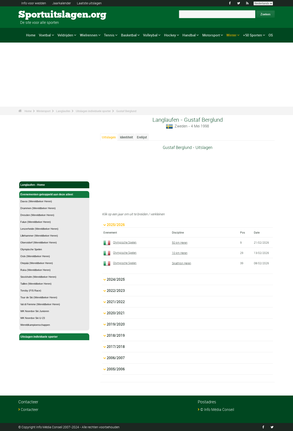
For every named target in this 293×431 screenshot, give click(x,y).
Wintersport (43, 111)
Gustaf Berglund (126, 111)
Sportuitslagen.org (35, 15)
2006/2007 (116, 357)
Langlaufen (63, 111)
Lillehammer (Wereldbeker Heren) (39, 235)
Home (30, 35)
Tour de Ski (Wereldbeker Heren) (38, 297)
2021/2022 (116, 301)
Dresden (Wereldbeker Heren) (37, 215)
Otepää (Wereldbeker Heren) (36, 263)
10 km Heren (179, 253)
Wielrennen (89, 35)
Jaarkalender (61, 3)
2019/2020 (116, 324)
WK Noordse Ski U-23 (32, 318)
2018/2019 (116, 335)
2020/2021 (116, 312)
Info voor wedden (33, 3)
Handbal (189, 35)
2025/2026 (116, 224)
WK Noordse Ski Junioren (34, 311)
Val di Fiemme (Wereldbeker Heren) (40, 304)
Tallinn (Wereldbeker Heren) (36, 283)
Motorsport (211, 35)
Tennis (109, 35)
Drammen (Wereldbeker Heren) (38, 208)
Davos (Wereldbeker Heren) (36, 201)
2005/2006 (116, 369)
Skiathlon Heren (181, 263)
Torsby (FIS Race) (30, 290)
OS (271, 35)
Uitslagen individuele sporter (93, 111)
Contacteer (29, 409)
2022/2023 (116, 290)
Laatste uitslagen (89, 3)
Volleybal (150, 35)
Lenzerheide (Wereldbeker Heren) (39, 228)
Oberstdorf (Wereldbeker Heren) (38, 242)
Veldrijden (65, 35)
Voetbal (45, 35)
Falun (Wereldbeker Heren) (35, 222)
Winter (231, 35)
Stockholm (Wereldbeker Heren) (38, 276)
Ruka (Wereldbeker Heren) (35, 270)
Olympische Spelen (31, 249)
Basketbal (129, 35)
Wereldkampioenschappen (35, 324)
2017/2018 (116, 346)
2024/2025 (116, 279)
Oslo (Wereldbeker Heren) (35, 256)
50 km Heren (179, 242)
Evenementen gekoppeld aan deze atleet (46, 194)
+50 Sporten (252, 35)
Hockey (170, 35)
